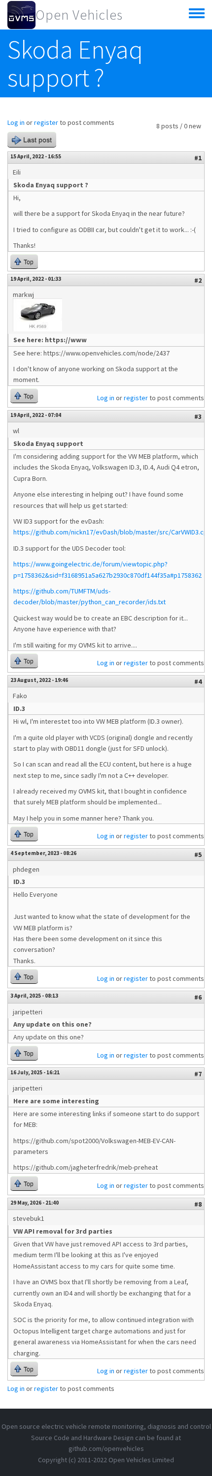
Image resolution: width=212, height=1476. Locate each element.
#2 (198, 280)
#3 (198, 416)
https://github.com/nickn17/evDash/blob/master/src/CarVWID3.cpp (112, 532)
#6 (198, 997)
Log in (16, 122)
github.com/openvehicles (106, 1448)
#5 (198, 854)
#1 (198, 157)
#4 (198, 681)
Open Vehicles (79, 15)
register (46, 122)
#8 (198, 1204)
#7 (198, 1073)
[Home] (21, 15)
